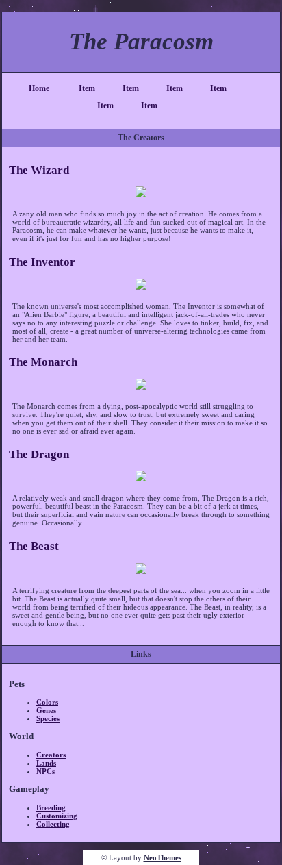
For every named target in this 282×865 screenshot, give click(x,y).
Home (39, 88)
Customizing (56, 816)
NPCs (45, 771)
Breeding (51, 807)
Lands (46, 763)
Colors (47, 702)
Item (87, 88)
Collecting (53, 824)
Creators (51, 755)
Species (48, 718)
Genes (46, 710)
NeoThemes (162, 857)
